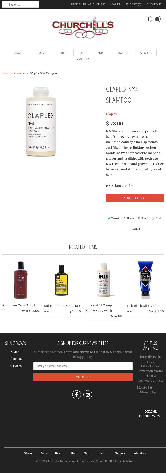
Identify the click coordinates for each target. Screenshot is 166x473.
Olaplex (111, 114)
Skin (101, 53)
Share (130, 218)
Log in (115, 4)
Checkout (154, 4)
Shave (18, 53)
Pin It (144, 218)
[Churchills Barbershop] (83, 28)
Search (16, 352)
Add (158, 218)
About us (83, 59)
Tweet (115, 218)
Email (136, 228)
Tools (39, 53)
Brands (122, 53)
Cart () (135, 4)
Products (19, 73)
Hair (82, 53)
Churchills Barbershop (60, 461)
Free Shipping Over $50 (88, 4)
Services (146, 53)
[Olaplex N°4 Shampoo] (41, 122)
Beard (61, 53)
